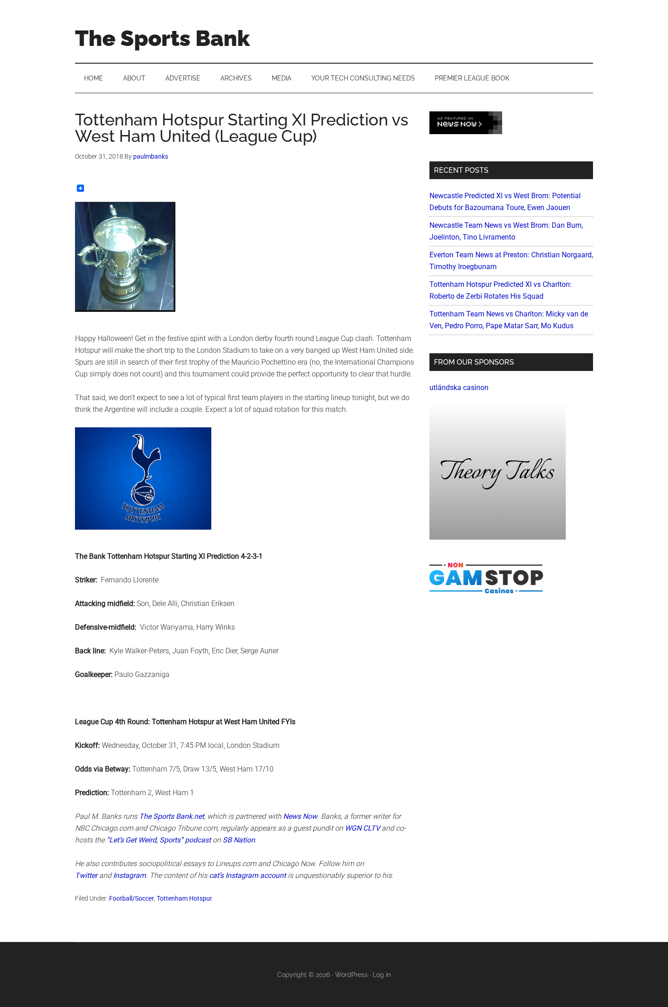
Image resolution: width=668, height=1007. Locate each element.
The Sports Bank (162, 38)
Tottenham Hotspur (184, 898)
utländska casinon (459, 387)
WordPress (351, 974)
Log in (382, 974)
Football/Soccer (131, 898)
